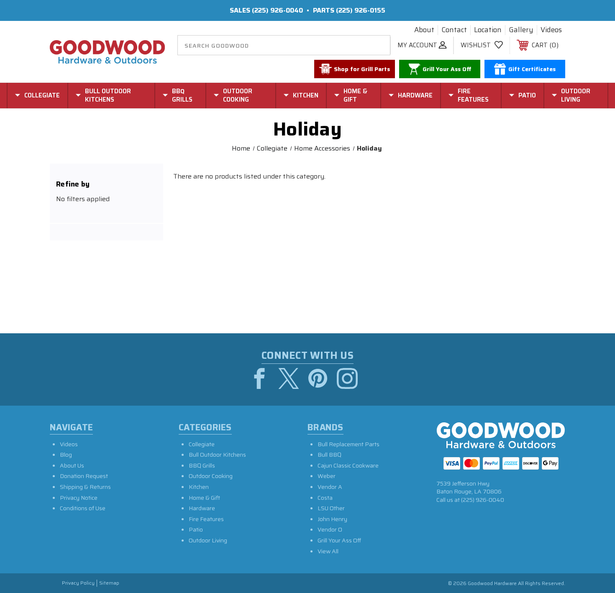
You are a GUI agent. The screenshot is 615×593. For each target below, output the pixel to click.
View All (328, 551)
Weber (327, 476)
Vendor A (330, 486)
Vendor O (330, 529)
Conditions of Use (82, 508)
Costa (325, 497)
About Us (72, 465)
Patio (196, 529)
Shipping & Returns (85, 486)
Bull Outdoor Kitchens (217, 454)
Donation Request (84, 476)
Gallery (521, 30)
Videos (551, 30)
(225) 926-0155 (360, 10)
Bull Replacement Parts (348, 444)
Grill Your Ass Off (339, 540)
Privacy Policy (78, 583)
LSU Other (331, 508)
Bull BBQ (329, 454)
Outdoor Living (208, 540)
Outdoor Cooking (211, 476)
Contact (454, 30)
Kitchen (199, 486)
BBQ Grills (202, 465)
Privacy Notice (78, 497)
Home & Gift (204, 497)
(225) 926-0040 (277, 10)
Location (488, 30)
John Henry (332, 519)
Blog (66, 454)
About (424, 30)
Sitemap (109, 583)
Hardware (202, 508)
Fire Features (206, 519)
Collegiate (202, 444)
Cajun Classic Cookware (348, 465)
